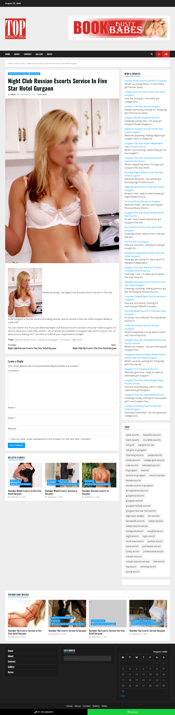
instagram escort (134, 531)
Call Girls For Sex (98, 621)
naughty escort (155, 531)
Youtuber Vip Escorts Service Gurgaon (148, 613)
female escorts (133, 480)
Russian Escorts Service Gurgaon (97, 484)
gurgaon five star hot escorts (141, 510)
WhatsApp (132, 711)
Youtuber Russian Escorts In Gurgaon (99, 475)
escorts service (157, 475)
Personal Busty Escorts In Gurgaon (143, 201)
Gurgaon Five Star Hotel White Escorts (144, 394)
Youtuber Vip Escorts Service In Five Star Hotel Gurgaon (27, 613)
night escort (77, 339)
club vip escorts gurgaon (48, 339)
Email (11, 418)
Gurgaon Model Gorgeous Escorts (142, 117)
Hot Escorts (34, 74)
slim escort (158, 561)
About (17, 54)
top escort (131, 566)
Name (12, 407)
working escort (148, 566)
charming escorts (135, 455)
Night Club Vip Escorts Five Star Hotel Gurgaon (94, 346)
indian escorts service (137, 526)
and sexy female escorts (25, 339)
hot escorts (65, 339)
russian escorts (134, 556)
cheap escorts (155, 455)
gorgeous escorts (135, 495)
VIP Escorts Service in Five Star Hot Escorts (67, 624)
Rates (49, 54)
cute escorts (132, 465)
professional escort (153, 551)
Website (12, 428)
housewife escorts (135, 520)
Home (7, 54)
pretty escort (132, 551)
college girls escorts (154, 460)
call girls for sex (146, 444)
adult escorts (132, 434)
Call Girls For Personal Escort (62, 618)
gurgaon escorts (134, 500)
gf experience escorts (137, 490)
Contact (28, 54)
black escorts (132, 439)
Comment (14, 370)
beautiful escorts (152, 434)
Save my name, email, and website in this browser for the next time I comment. (51, 438)
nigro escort (148, 536)
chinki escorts (133, 460)
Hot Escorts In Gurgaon (137, 241)
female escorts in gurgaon (139, 485)
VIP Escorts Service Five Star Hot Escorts (147, 624)
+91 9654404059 (45, 711)
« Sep (122, 695)
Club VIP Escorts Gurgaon (18, 74)
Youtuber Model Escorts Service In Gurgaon (62, 475)
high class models (135, 515)
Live (166, 54)
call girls (130, 444)
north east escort (135, 541)
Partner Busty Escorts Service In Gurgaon (146, 80)
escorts (145, 470)
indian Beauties (149, 621)
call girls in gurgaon (136, 450)
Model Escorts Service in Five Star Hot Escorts (65, 484)
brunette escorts (152, 439)
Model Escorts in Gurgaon (20, 484)
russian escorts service (137, 561)
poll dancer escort (151, 546)
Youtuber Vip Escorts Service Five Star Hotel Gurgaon (108, 613)
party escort (132, 546)
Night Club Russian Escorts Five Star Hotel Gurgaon (32, 346)
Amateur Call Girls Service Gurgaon (142, 106)
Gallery (39, 54)
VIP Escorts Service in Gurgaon (103, 624)
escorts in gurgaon (135, 475)
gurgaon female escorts (138, 505)
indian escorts (156, 520)
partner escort (155, 541)
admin (13, 94)
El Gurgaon (52, 481)
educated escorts (151, 465)
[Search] (152, 54)
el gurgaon (131, 470)
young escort (132, 571)
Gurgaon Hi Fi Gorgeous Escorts (141, 369)
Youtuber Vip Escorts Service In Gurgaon (67, 613)
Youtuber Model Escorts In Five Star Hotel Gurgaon (25, 475)
